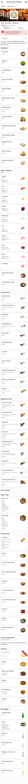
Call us (21, 28)
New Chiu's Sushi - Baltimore (14, 1)
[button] (14, 54)
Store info (8, 28)
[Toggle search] (26, 38)
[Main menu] (2, 2)
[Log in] (26, 2)
